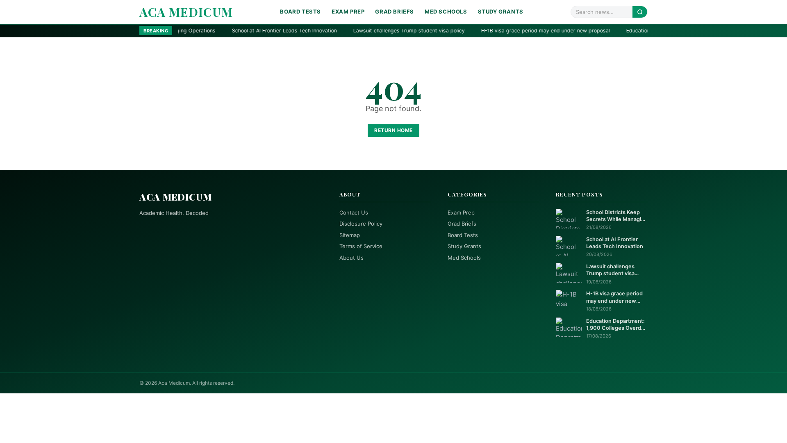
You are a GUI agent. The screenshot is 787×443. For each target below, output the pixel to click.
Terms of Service (360, 246)
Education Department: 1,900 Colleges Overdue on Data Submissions (617, 325)
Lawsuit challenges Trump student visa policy (370, 30)
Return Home (393, 130)
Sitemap (349, 235)
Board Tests (300, 11)
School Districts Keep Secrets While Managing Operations (617, 216)
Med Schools (446, 11)
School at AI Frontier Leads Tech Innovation (245, 30)
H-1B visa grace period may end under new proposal (506, 30)
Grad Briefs (394, 11)
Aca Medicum (186, 12)
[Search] (639, 11)
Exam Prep (348, 11)
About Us (351, 257)
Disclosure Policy (360, 223)
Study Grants (500, 11)
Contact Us (353, 212)
